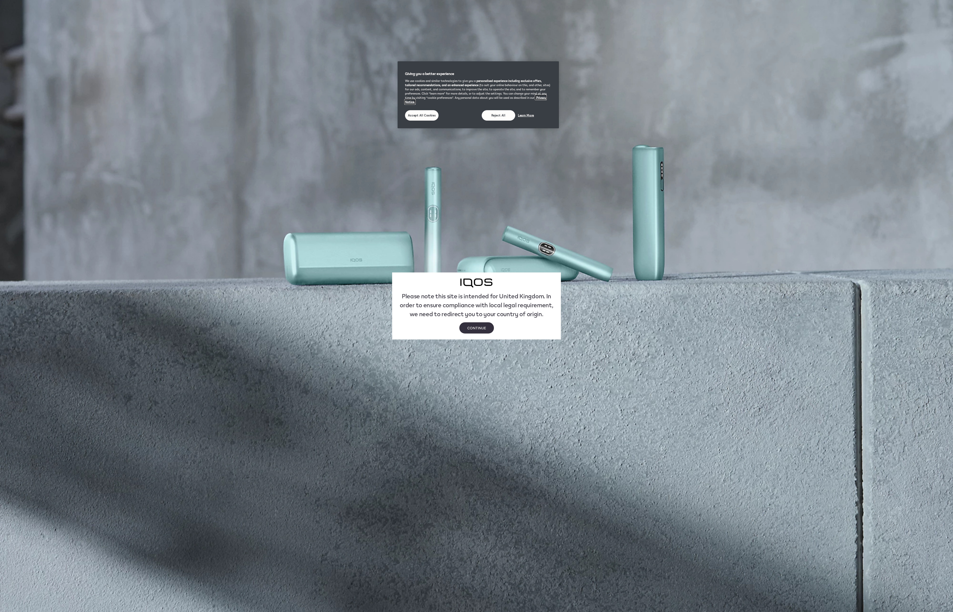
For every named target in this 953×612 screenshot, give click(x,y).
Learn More (526, 115)
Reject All (498, 115)
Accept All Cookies (422, 115)
